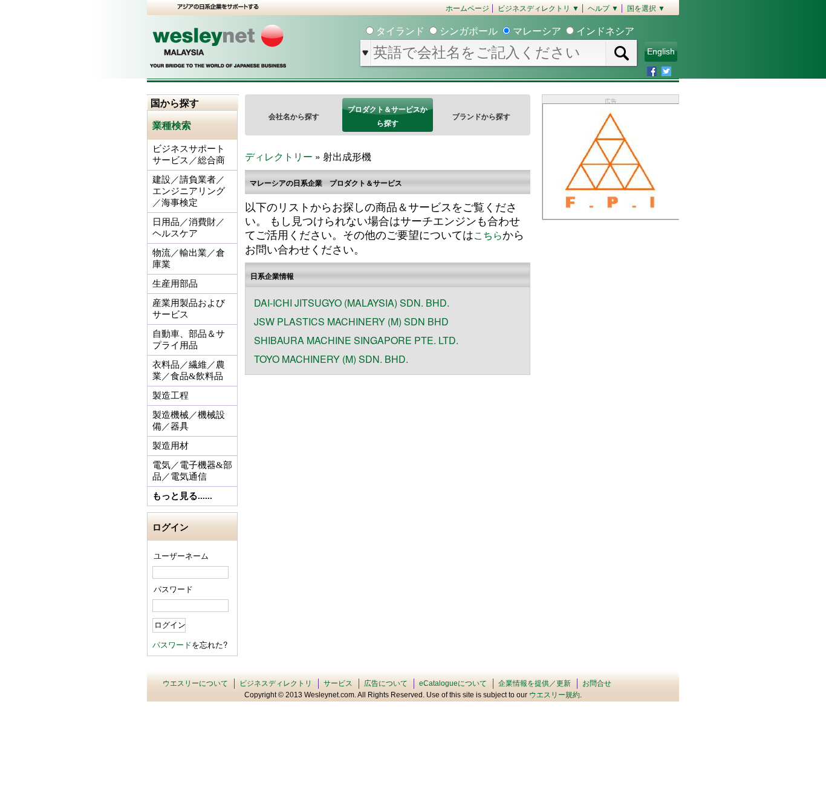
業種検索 (171, 125)
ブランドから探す (481, 116)
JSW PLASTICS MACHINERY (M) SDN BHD (351, 321)
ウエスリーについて (195, 683)
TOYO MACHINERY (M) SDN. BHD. (331, 359)
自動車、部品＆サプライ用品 (188, 339)
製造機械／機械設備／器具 (188, 420)
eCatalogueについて (453, 683)
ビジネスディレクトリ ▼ (538, 8)
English (661, 51)
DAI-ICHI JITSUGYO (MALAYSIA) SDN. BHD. (351, 303)
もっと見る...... (182, 496)
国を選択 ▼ (646, 8)
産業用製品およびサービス (188, 308)
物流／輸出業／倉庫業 (188, 258)
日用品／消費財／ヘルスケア (188, 227)
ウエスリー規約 (554, 695)
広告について (386, 683)
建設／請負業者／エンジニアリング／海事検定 (188, 191)
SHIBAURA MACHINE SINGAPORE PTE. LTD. (356, 340)
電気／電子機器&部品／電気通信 (192, 470)
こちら (487, 235)
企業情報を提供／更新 (534, 683)
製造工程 (170, 395)
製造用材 (170, 446)
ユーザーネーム (181, 555)
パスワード (173, 588)
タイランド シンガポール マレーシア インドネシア (504, 31)
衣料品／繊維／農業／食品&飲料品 (188, 370)
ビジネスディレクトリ (275, 683)
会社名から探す (293, 116)
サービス (338, 683)
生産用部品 (175, 283)
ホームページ (467, 8)
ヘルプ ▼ (603, 8)
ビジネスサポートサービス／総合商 (188, 154)
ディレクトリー (279, 156)
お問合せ (596, 683)
